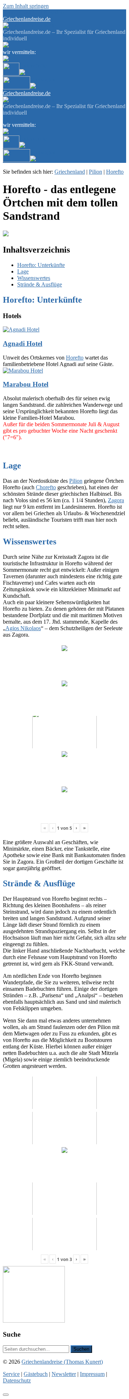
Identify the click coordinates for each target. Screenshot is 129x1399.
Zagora (116, 500)
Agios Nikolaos (23, 628)
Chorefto (46, 487)
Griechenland (69, 172)
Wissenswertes (33, 278)
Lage (23, 271)
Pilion (95, 172)
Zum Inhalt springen (26, 6)
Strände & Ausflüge (39, 284)
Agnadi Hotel (22, 343)
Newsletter (56, 12)
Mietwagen (43, 79)
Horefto (115, 172)
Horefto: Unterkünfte (41, 265)
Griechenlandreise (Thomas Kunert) (62, 1362)
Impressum (92, 1374)
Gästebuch (32, 12)
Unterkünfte (33, 66)
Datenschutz (17, 1380)
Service (11, 12)
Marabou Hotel (25, 384)
